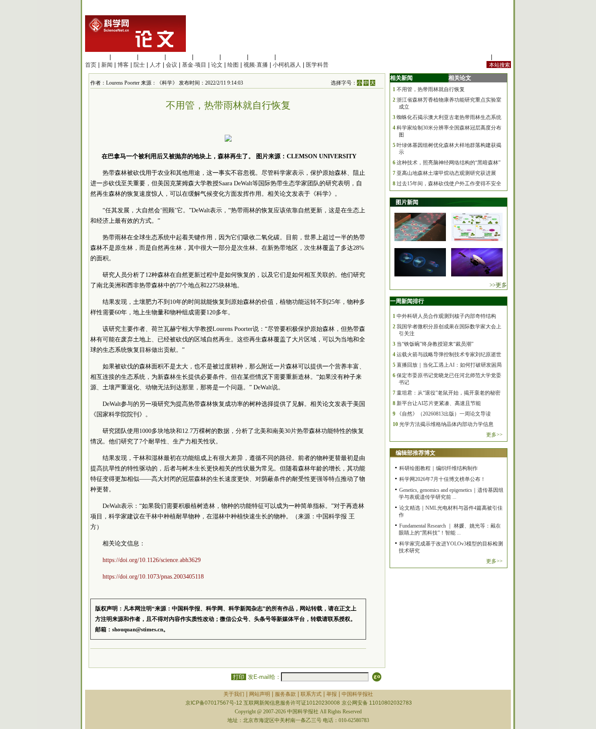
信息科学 (206, 57)
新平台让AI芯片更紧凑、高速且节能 (439, 403)
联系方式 (311, 694)
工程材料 (179, 57)
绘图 (233, 64)
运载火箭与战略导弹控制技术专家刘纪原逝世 (449, 354)
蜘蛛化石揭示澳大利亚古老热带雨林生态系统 (449, 117)
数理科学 (261, 57)
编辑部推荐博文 (415, 453)
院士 (139, 64)
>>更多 (498, 285)
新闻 (107, 64)
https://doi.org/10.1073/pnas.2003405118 (153, 576)
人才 (155, 64)
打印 (238, 677)
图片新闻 (407, 202)
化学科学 (151, 57)
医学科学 (124, 57)
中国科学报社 (357, 694)
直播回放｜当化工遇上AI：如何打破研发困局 (449, 365)
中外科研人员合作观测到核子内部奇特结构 (446, 316)
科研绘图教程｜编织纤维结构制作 (438, 468)
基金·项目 (194, 64)
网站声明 (259, 694)
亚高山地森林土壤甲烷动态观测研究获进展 (446, 173)
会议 (171, 64)
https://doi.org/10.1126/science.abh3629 (152, 560)
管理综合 (288, 57)
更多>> (494, 435)
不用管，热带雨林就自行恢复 (431, 89)
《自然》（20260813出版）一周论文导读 (444, 414)
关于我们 (233, 694)
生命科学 (96, 57)
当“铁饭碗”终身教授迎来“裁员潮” (435, 344)
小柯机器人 (287, 64)
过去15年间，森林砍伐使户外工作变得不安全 (449, 184)
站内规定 (477, 57)
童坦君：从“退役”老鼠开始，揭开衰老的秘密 (448, 393)
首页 (90, 64)
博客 (123, 64)
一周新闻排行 (407, 301)
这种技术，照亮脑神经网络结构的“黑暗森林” (448, 163)
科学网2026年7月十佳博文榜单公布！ (442, 479)
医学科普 (317, 64)
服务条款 (285, 694)
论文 (217, 64)
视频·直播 (255, 64)
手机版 (502, 57)
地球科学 (234, 57)
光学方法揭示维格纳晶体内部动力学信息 (446, 424)
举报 (331, 694)
